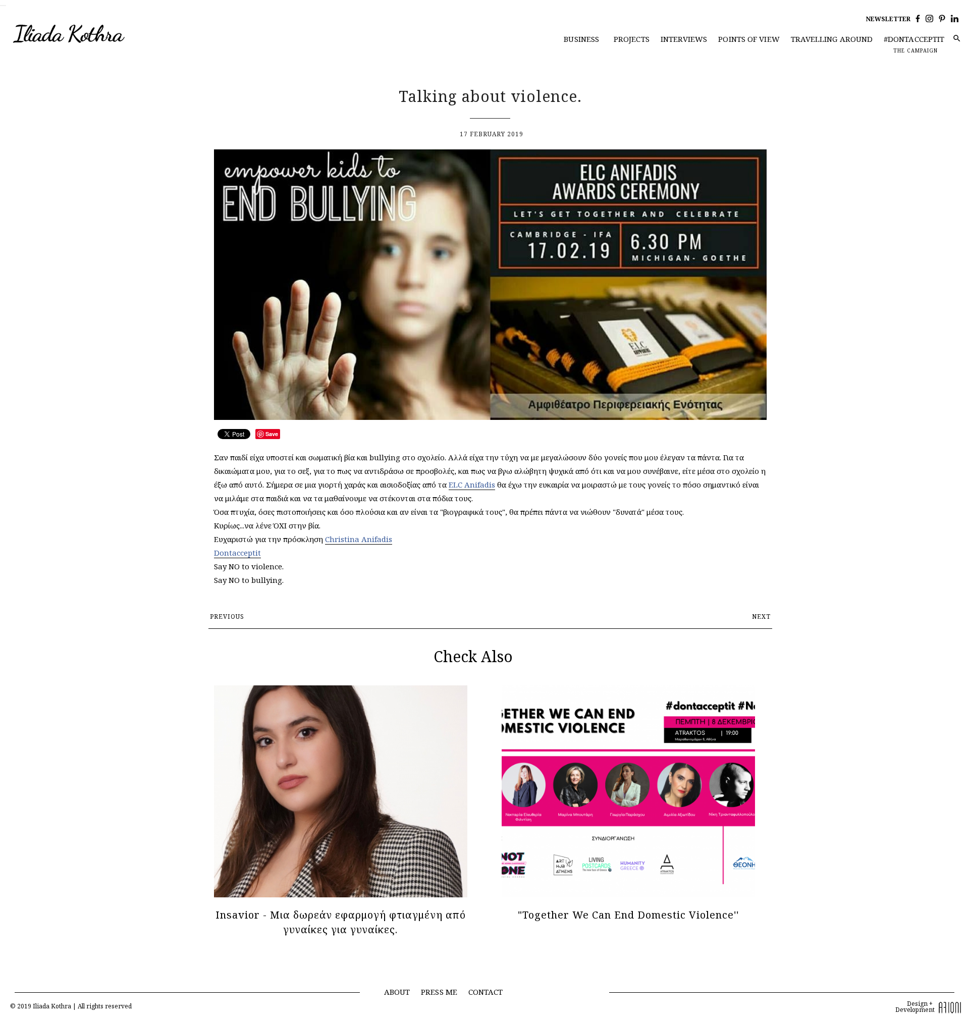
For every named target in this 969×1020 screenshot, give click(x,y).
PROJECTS (632, 39)
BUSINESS (581, 39)
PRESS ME (439, 992)
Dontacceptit (237, 553)
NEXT (761, 616)
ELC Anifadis (472, 484)
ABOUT (397, 992)
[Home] (89, 34)
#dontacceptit (914, 39)
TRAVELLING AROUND (832, 39)
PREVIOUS (227, 616)
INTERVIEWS (684, 39)
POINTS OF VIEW (748, 39)
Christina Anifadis (358, 539)
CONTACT (485, 992)
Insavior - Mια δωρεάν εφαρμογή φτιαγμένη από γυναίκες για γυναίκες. (341, 922)
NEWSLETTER (888, 19)
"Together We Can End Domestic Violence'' (628, 915)
